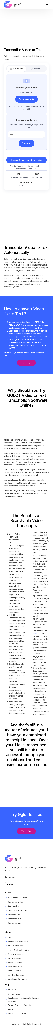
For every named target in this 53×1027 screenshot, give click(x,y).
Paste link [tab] (38, 69)
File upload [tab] (18, 69)
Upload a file (28, 99)
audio (35, 633)
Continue (26, 143)
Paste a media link (26, 120)
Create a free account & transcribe (26, 160)
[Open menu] (45, 4)
